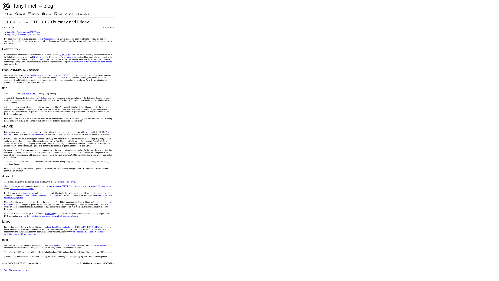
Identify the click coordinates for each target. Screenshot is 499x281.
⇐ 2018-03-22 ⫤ (8, 28)
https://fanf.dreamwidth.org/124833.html (23, 34)
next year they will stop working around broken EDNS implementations (48, 216)
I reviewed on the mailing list (22, 188)
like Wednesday (46, 39)
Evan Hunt (89, 132)
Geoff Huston (39, 57)
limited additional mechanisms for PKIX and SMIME (69, 227)
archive (35, 14)
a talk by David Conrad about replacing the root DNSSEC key (47, 75)
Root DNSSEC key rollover (20, 69)
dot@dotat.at (21, 270)
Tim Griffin (65, 55)
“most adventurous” (101, 245)
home (9, 14)
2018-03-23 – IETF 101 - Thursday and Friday (46, 22)
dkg (92, 109)
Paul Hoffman (98, 227)
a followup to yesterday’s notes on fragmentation (92, 62)
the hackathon (41, 98)
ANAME (7, 126)
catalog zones (27, 193)
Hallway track (11, 49)
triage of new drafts (67, 182)
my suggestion (70, 57)
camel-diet (49, 213)
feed (60, 14)
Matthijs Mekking (34, 134)
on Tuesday (40, 59)
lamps (6, 221)
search (22, 14)
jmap (32, 132)
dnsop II (7, 176)
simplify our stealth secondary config (43, 195)
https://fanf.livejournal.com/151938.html (23, 32)
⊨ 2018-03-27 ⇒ (108, 27)
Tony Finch (9, 270)
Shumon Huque (10, 186)
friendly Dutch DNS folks (64, 245)
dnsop (36, 182)
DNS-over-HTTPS (29, 93)
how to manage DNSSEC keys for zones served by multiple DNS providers (80, 186)
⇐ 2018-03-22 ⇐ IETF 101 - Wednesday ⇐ (21, 263)
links (71, 14)
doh (4, 88)
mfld (5, 239)
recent (48, 14)
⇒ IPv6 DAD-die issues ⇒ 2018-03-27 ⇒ (95, 263)
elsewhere (84, 14)
